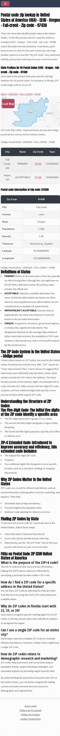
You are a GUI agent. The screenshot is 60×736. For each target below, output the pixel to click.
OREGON (13, 94)
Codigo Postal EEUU (30, 718)
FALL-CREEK (26, 94)
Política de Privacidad (30, 710)
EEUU (3, 94)
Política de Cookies (30, 714)
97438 (37, 94)
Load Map (8, 103)
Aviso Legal (30, 706)
